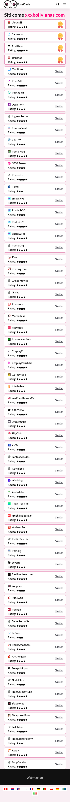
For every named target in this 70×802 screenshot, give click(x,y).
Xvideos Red (18, 527)
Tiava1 (15, 186)
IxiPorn (15, 633)
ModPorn (17, 69)
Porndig (16, 550)
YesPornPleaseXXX (22, 398)
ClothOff (16, 22)
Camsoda (17, 34)
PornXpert (17, 92)
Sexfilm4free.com (22, 574)
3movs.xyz (17, 198)
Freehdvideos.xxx (21, 515)
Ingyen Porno (19, 116)
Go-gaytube (18, 374)
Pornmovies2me (21, 339)
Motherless (18, 316)
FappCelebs (18, 762)
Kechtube (17, 327)
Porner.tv (17, 175)
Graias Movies (19, 280)
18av (14, 257)
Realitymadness (21, 644)
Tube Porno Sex (21, 621)
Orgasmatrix (18, 421)
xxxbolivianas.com (45, 15)
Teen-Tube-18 (20, 504)
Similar (59, 71)
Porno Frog (18, 151)
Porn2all (16, 81)
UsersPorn (17, 104)
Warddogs (17, 480)
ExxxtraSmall (19, 128)
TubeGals (17, 597)
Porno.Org (17, 245)
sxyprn (15, 562)
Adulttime (17, 46)
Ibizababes (17, 386)
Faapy (15, 750)
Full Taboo (17, 727)
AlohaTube (17, 492)
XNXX (14, 445)
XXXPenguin (18, 656)
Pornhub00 (18, 210)
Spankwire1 (18, 233)
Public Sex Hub (20, 539)
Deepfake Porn (20, 715)
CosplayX (17, 351)
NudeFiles (17, 680)
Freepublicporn (20, 668)
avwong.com (19, 269)
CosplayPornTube (21, 363)
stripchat (16, 57)
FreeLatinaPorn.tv (22, 738)
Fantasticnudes (20, 457)
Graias (15, 292)
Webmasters (35, 778)
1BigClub (16, 433)
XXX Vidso (17, 410)
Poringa (16, 609)
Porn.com (17, 304)
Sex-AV (16, 139)
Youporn (16, 586)
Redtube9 (17, 222)
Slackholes (17, 703)
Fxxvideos (17, 468)
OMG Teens (18, 163)
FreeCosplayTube (21, 691)
